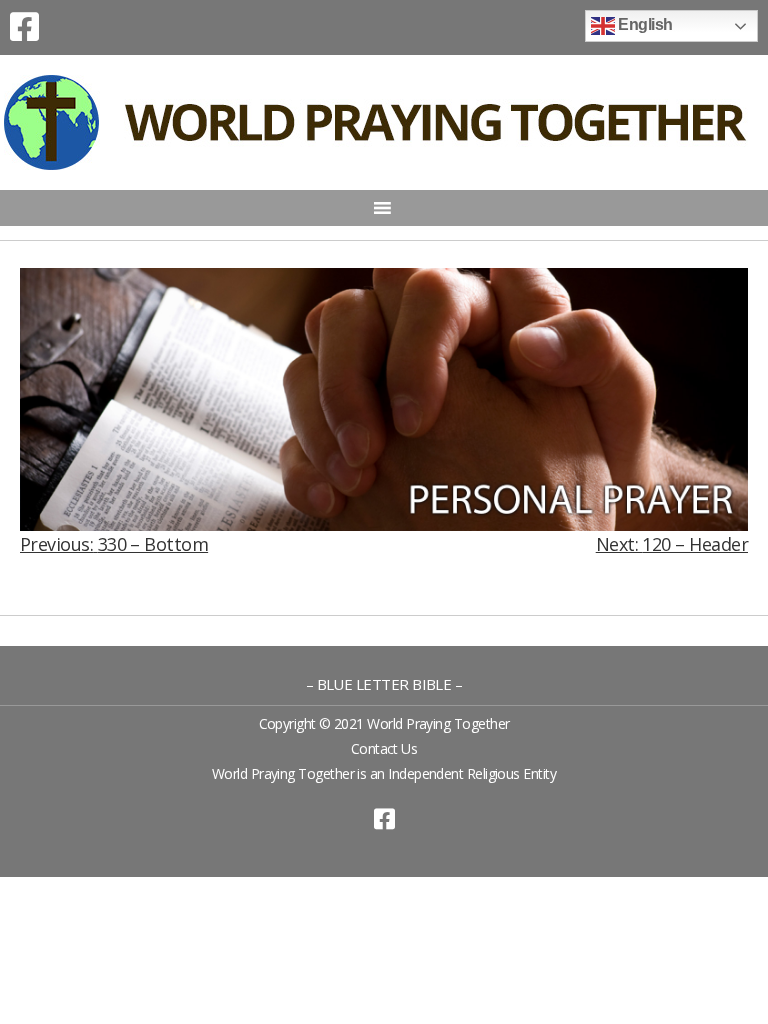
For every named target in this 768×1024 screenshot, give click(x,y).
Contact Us (384, 748)
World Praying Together (438, 723)
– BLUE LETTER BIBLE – (384, 684)
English (644, 24)
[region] (384, 399)
